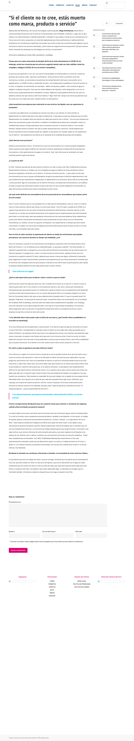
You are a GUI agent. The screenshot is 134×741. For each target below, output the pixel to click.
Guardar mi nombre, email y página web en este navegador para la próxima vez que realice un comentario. (47, 541)
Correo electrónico (49, 531)
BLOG (52, 590)
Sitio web (79, 531)
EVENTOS (52, 587)
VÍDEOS (52, 593)
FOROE (52, 581)
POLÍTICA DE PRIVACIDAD (81, 584)
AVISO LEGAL (81, 581)
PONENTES (52, 584)
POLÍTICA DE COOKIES (81, 587)
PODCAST (52, 596)
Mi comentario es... (15, 502)
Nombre (12, 531)
